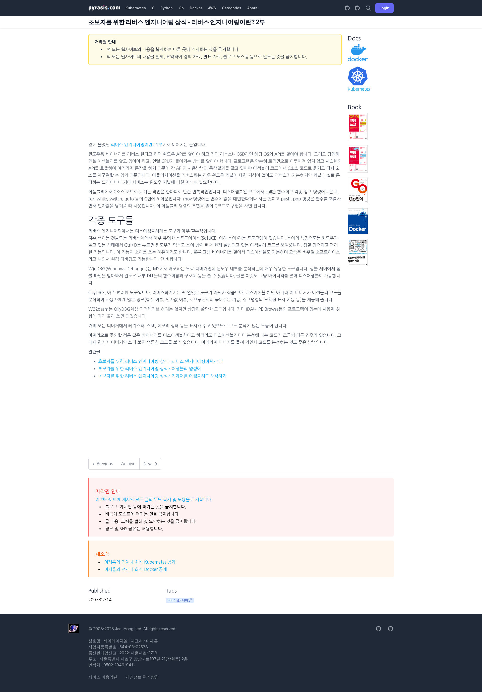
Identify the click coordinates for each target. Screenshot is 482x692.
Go (181, 8)
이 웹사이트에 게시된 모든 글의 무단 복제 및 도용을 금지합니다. (153, 499)
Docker (196, 8)
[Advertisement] (61, 109)
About (252, 8)
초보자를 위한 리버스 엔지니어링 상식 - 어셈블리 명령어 (149, 368)
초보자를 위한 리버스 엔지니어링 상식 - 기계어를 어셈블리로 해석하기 (162, 376)
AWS (212, 8)
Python (166, 8)
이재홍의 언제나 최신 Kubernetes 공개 (140, 562)
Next (148, 463)
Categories (231, 8)
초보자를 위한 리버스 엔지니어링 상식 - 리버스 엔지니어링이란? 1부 (160, 361)
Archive (128, 463)
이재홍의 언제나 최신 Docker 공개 (135, 569)
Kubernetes (136, 8)
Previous (105, 463)
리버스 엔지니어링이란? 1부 (136, 144)
